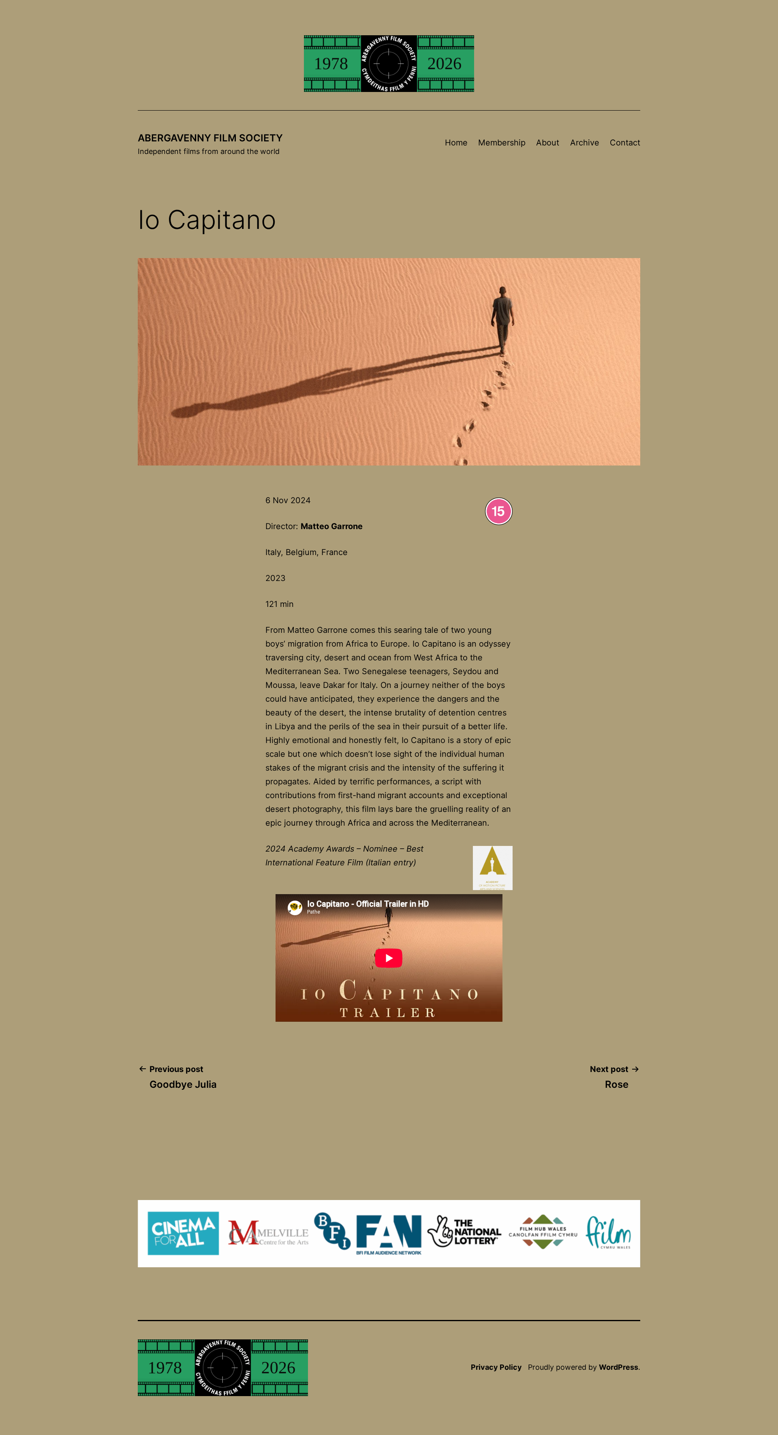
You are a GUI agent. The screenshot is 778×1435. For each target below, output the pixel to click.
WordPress (618, 1367)
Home (456, 142)
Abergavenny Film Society (210, 138)
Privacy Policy (496, 1367)
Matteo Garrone (332, 526)
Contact (625, 142)
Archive (584, 142)
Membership (502, 142)
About (547, 142)
